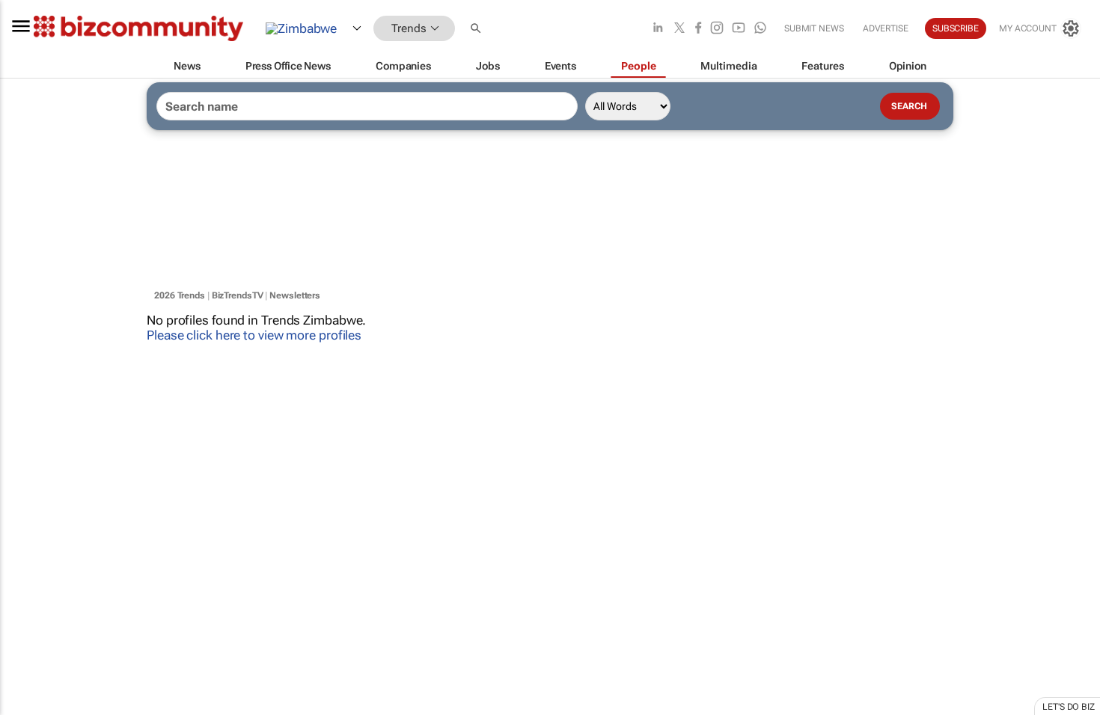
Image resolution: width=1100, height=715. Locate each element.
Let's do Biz (1068, 707)
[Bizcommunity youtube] (739, 29)
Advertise (885, 28)
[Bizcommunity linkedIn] (658, 29)
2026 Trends (179, 295)
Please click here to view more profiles (254, 335)
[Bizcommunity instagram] (717, 29)
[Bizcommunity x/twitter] (679, 29)
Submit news (814, 28)
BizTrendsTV (237, 295)
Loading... (28, 684)
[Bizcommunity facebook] (698, 29)
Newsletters (294, 295)
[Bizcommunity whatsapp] (760, 29)
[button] (477, 28)
